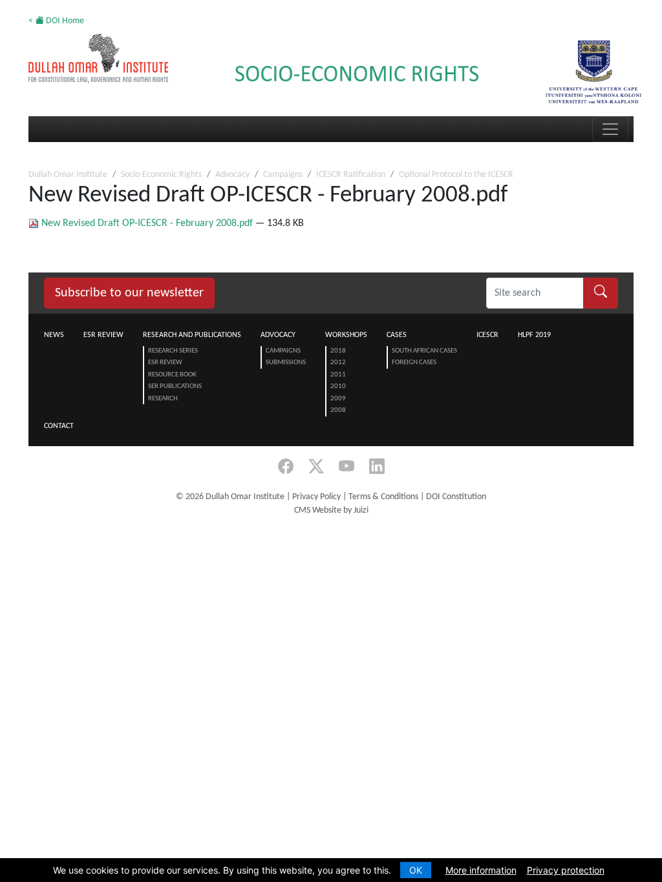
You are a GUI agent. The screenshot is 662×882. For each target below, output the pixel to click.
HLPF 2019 (534, 335)
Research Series (173, 350)
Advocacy (232, 174)
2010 (338, 386)
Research (163, 398)
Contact (59, 426)
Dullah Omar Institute (67, 174)
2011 (338, 374)
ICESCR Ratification (350, 174)
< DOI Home (56, 21)
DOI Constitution (456, 497)
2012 (338, 362)
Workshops (346, 335)
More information (481, 870)
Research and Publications (192, 335)
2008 (338, 410)
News (54, 335)
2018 (338, 350)
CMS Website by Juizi (331, 510)
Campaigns (283, 174)
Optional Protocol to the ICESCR (456, 174)
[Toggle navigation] (610, 129)
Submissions (286, 362)
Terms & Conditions (383, 497)
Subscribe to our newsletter (129, 293)
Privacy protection (565, 870)
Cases (397, 335)
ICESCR (487, 335)
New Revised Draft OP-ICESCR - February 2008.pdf (147, 223)
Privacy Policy (316, 497)
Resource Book (172, 374)
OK (415, 870)
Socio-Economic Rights (161, 174)
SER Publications (175, 386)
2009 (338, 398)
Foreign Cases (414, 362)
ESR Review (103, 335)
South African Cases (424, 350)
